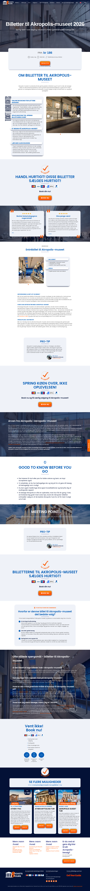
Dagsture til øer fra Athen (52, 851)
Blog (77, 2)
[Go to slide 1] (60, 134)
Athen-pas (23, 2)
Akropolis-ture (49, 497)
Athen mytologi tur (45, 808)
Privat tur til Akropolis (46, 713)
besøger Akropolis (23, 692)
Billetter (17, 2)
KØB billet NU (45, 63)
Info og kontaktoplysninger (68, 2)
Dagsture (35, 2)
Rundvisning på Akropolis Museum (55, 443)
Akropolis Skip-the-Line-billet (19, 847)
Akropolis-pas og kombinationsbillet (17, 850)
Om (47, 875)
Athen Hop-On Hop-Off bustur (35, 851)
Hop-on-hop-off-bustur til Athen (66, 705)
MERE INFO (16, 827)
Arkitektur (52, 2)
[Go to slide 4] (66, 134)
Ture (29, 2)
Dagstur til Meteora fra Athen (52, 848)
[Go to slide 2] (62, 134)
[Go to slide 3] (64, 134)
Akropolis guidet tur (67, 809)
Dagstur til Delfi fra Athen (52, 846)
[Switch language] (82, 3)
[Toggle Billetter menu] (19, 3)
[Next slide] (78, 116)
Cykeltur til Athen (69, 707)
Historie (58, 2)
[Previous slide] (48, 116)
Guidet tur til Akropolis (14, 444)
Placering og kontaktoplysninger (53, 876)
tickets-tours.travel (77, 886)
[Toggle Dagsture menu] (38, 3)
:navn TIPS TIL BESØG (69, 861)
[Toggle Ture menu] (31, 3)
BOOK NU (45, 198)
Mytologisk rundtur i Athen (20, 711)
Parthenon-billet (23, 316)
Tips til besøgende (44, 2)
